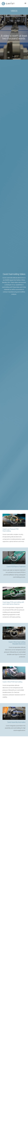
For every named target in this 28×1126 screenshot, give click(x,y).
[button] (25, 3)
